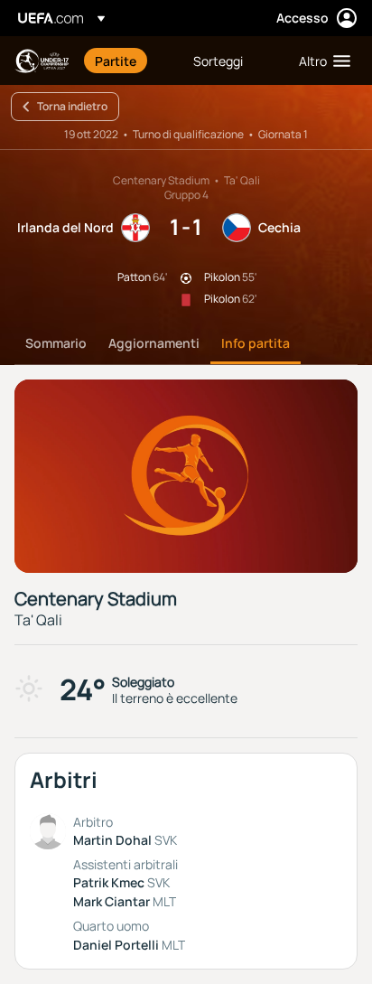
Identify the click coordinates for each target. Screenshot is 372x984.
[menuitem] (128, 60)
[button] (320, 60)
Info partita (255, 343)
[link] (115, 60)
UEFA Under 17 (41, 61)
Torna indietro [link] (72, 106)
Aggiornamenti (154, 343)
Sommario (56, 343)
